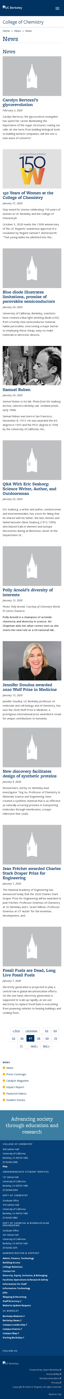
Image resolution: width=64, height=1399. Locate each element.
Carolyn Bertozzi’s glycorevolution (20, 102)
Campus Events (12, 1329)
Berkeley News (12, 1320)
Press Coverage (16, 1074)
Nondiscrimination (50, 1378)
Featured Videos (16, 1093)
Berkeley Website (14, 1316)
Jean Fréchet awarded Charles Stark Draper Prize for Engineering (32, 873)
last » (47, 1046)
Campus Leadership (15, 1324)
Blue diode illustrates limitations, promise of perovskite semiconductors (29, 296)
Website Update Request (17, 1305)
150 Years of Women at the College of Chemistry (28, 195)
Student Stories (15, 1100)
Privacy (56, 1382)
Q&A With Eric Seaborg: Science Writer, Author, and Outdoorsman (29, 488)
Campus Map (11, 1333)
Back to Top (55, 1394)
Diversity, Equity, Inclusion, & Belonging (25, 1275)
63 (48, 1031)
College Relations (13, 1266)
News (17, 31)
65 (15, 1039)
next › (35, 1046)
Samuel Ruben (16, 389)
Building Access (11, 1262)
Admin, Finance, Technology (18, 1258)
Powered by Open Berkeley (45, 1369)
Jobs (5, 1292)
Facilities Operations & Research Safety (25, 1279)
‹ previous (32, 1030)
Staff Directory (12, 1301)
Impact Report (15, 1087)
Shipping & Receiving (14, 1296)
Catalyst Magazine (17, 1080)
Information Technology (16, 1288)
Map (5, 1166)
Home (6, 31)
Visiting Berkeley (13, 1337)
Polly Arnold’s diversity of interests (28, 592)
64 (56, 1031)
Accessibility (53, 1374)
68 (40, 1039)
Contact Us (9, 1271)
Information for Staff (14, 1284)
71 (22, 1046)
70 (56, 1039)
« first (17, 1030)
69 (48, 1039)
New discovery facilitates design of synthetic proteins (30, 773)
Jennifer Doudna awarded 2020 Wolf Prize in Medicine (30, 687)
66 (23, 1039)
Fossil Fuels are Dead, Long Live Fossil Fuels (29, 972)
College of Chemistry (23, 22)
